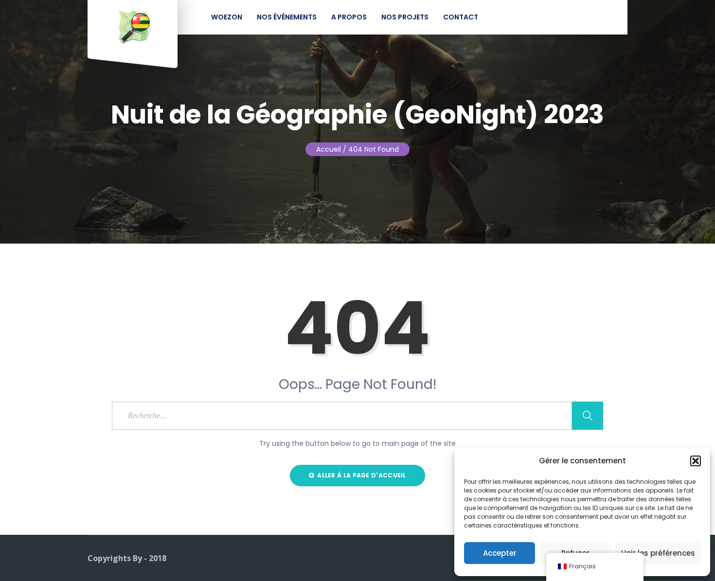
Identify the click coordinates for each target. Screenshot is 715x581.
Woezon (226, 17)
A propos (349, 17)
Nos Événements (287, 17)
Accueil (328, 149)
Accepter (500, 553)
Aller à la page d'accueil (361, 475)
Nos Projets (405, 17)
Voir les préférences (658, 553)
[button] (695, 461)
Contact (460, 17)
